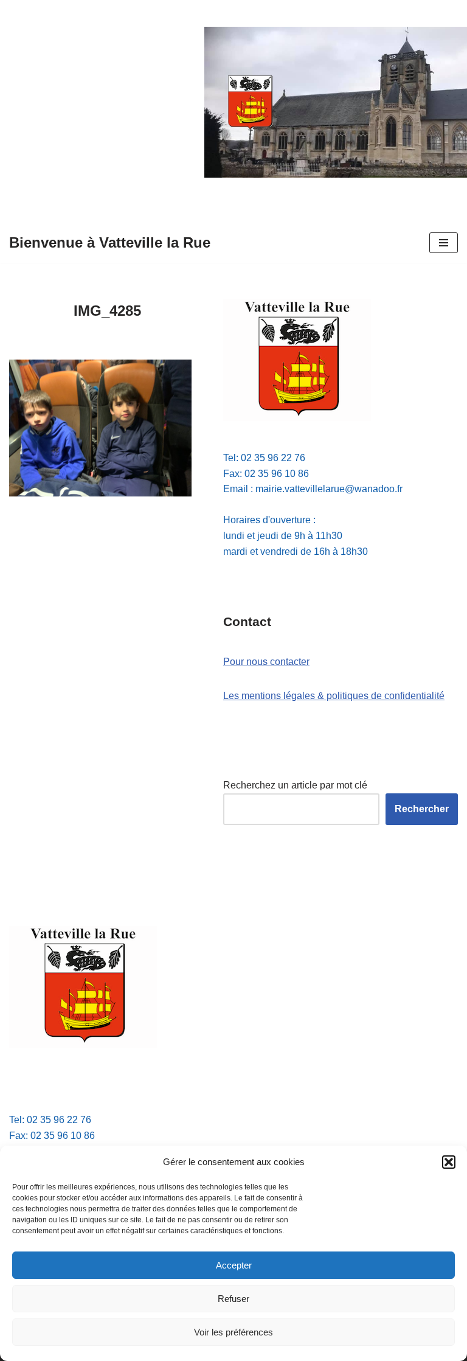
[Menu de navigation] (443, 242)
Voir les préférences (233, 1332)
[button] (449, 1162)
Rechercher (422, 809)
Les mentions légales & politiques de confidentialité (334, 696)
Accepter (234, 1265)
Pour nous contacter (266, 661)
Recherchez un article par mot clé (295, 785)
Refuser (233, 1298)
